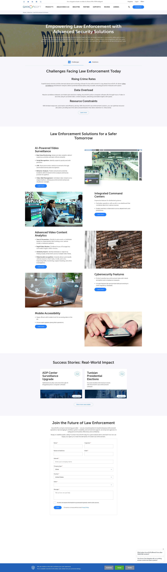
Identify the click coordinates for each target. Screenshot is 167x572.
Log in (136, 1)
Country (56, 474)
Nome (56, 443)
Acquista (130, 1)
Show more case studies (83, 404)
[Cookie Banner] (83, 567)
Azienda (56, 458)
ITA (142, 1)
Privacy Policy (85, 507)
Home (24, 12)
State (56, 481)
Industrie (29, 12)
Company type (58, 466)
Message (56, 489)
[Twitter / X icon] (41, 2)
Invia (57, 507)
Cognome (88, 443)
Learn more (83, 112)
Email (86, 450)
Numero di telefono (59, 450)
